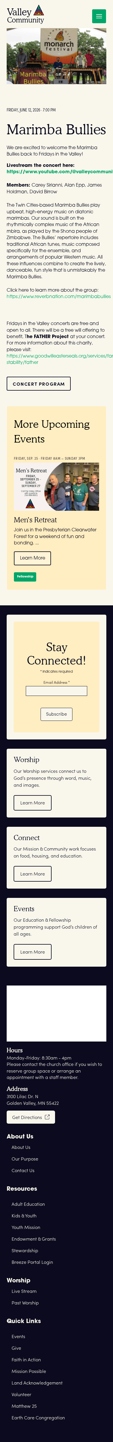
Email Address (56, 682)
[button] (99, 16)
